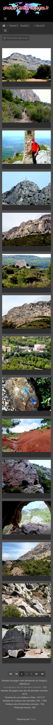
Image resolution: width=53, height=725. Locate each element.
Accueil (4, 26)
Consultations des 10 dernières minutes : (23, 687)
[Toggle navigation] (5, 19)
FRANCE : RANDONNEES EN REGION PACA (20, 26)
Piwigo (33, 719)
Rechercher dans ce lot (17, 38)
